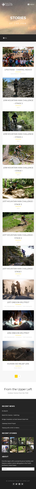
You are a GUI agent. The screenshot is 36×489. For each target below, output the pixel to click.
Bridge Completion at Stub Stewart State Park (15, 419)
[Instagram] (19, 484)
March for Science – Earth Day (10, 415)
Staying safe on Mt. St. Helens (10, 428)
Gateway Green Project (9, 423)
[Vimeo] (22, 484)
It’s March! (5, 411)
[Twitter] (16, 484)
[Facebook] (13, 484)
